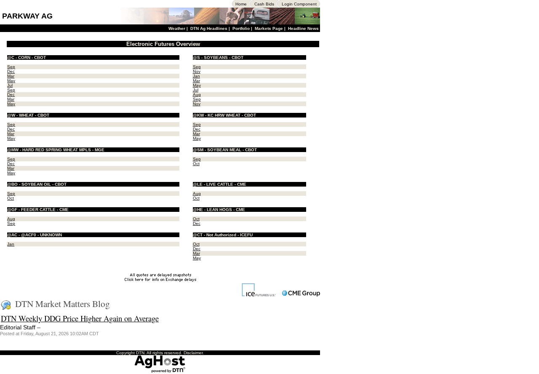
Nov (196, 71)
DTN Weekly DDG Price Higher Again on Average (80, 318)
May (11, 80)
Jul (10, 85)
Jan (196, 76)
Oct (196, 163)
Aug (197, 94)
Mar (10, 76)
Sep (11, 66)
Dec (11, 71)
